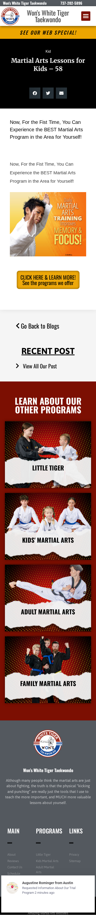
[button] (86, 16)
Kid (48, 51)
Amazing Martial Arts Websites (48, 913)
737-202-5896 (71, 3)
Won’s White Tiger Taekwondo (48, 770)
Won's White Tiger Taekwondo (48, 16)
